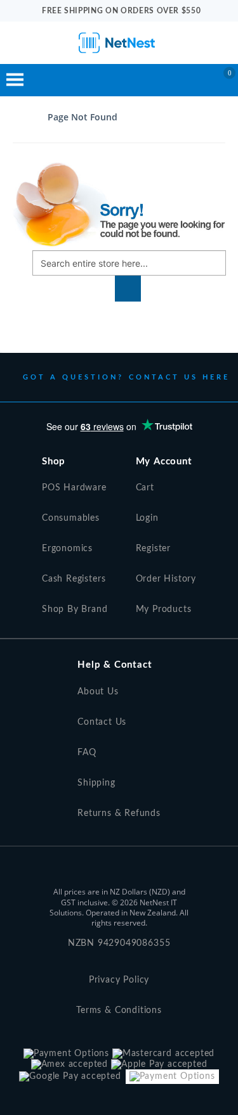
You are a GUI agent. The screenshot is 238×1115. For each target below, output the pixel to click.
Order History (166, 579)
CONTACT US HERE (179, 377)
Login (147, 518)
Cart (145, 487)
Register (153, 548)
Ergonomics (67, 548)
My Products (164, 609)
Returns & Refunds (119, 813)
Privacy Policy (119, 980)
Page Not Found (82, 117)
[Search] (128, 289)
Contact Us (101, 722)
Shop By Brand (75, 609)
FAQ (86, 752)
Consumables (71, 518)
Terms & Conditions (119, 1010)
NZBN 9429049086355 (119, 943)
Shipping (96, 783)
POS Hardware (74, 487)
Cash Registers (73, 579)
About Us (98, 691)
